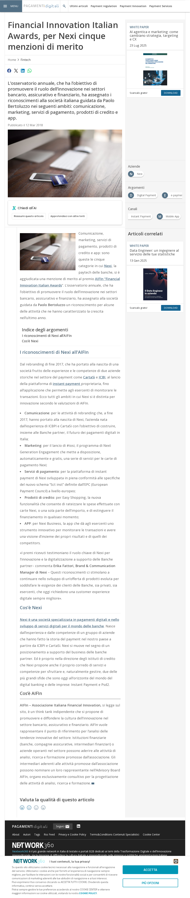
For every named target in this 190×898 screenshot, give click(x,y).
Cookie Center (151, 834)
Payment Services (160, 6)
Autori (26, 834)
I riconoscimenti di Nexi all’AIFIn (47, 335)
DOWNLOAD (171, 92)
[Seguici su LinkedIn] (78, 826)
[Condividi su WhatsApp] (29, 70)
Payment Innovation (133, 6)
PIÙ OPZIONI (150, 882)
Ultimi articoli (79, 6)
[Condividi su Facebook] (9, 70)
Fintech (26, 60)
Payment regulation (104, 6)
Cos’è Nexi (30, 341)
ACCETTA (150, 869)
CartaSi (89, 377)
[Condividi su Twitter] (16, 70)
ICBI (102, 377)
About (15, 834)
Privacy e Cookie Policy (72, 834)
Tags (37, 834)
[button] (11, 6)
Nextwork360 (20, 851)
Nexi (108, 266)
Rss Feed (49, 834)
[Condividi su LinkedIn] (23, 70)
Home (12, 60)
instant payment (67, 383)
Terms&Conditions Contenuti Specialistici (114, 834)
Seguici (60, 826)
